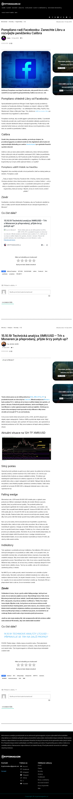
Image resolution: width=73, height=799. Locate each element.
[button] (70, 17)
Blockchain (4, 21)
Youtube (25, 783)
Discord (25, 766)
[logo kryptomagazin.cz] (10, 3)
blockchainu (31, 144)
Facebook (40, 271)
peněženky (4, 274)
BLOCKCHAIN (27, 271)
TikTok (25, 778)
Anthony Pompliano (11, 271)
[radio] (18, 261)
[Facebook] (52, 17)
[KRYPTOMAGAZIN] (10, 756)
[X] (63, 17)
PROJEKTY (19, 274)
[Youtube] (66, 17)
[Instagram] (55, 17)
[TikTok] (61, 17)
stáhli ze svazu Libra (41, 111)
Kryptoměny (19, 21)
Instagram (26, 772)
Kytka (8, 38)
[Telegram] (58, 17)
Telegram (26, 775)
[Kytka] (4, 38)
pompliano (12, 274)
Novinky (11, 21)
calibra (34, 271)
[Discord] (49, 17)
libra (46, 271)
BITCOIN (20, 271)
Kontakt (3, 771)
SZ (25, 21)
